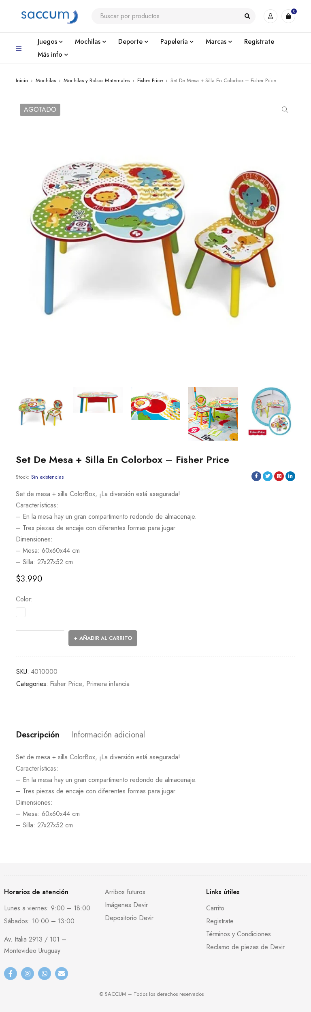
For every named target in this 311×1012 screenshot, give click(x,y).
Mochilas (46, 80)
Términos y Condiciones (238, 934)
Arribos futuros (125, 892)
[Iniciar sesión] (270, 16)
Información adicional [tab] (108, 735)
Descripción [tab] (38, 735)
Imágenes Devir (126, 905)
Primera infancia (108, 683)
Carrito (215, 908)
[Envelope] (61, 973)
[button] (285, 110)
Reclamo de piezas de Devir (245, 947)
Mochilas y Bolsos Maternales (97, 80)
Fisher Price (150, 80)
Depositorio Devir (129, 918)
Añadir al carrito (105, 638)
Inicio (22, 80)
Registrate (220, 921)
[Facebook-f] (10, 973)
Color (23, 599)
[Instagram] (27, 973)
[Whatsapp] (44, 973)
